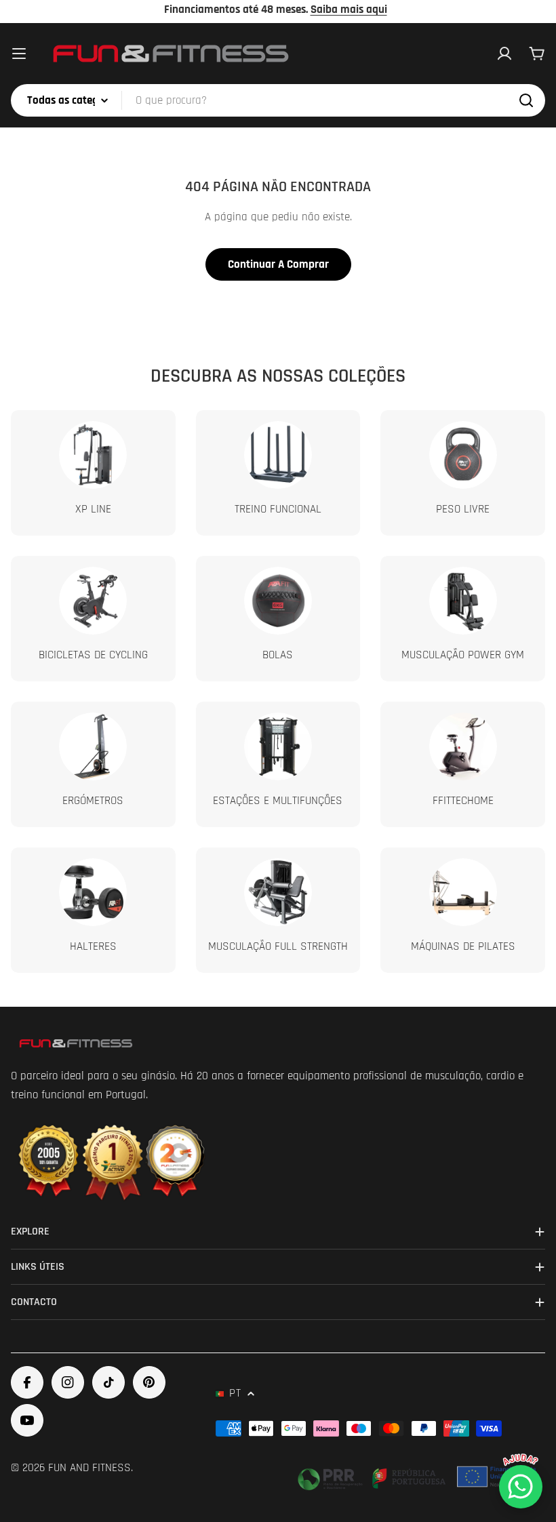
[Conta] (504, 53)
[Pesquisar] (526, 100)
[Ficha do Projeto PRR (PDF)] (418, 1476)
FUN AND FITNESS (89, 1467)
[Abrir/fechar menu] (19, 53)
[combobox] (278, 100)
